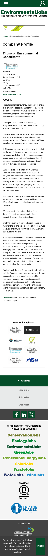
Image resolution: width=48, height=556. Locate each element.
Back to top (25, 381)
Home (5, 36)
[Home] (24, 13)
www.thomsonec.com (12, 95)
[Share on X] (31, 414)
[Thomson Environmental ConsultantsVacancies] (11, 66)
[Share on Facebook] (16, 414)
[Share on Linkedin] (24, 414)
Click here (7, 298)
